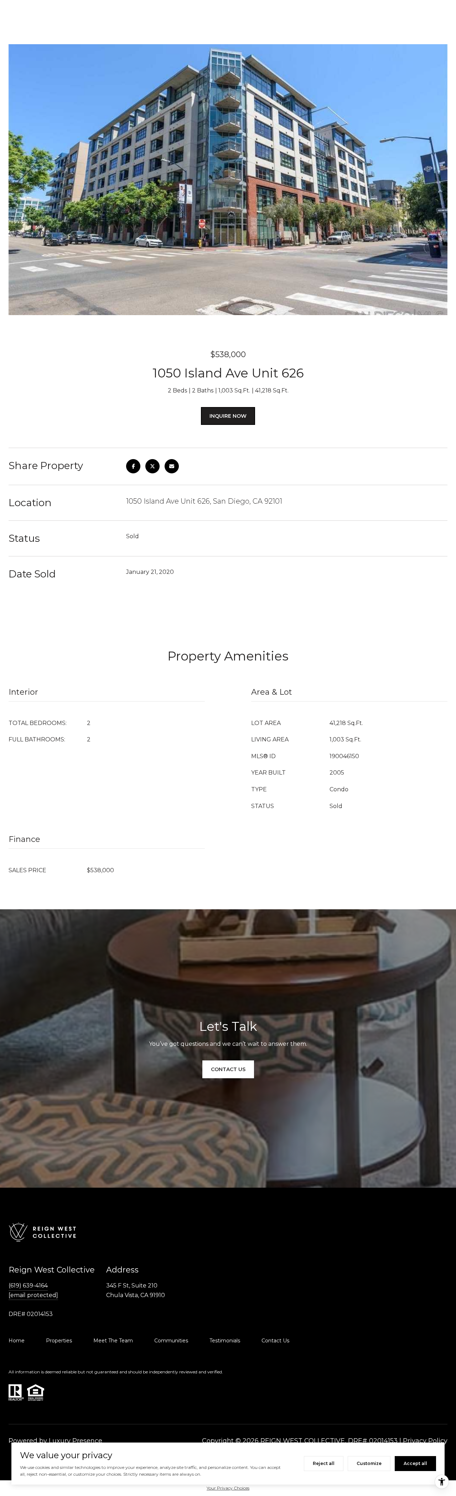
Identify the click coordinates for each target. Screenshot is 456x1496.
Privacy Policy (425, 1441)
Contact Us (275, 1340)
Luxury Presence (75, 1441)
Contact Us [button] (228, 1069)
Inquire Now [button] (228, 416)
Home (17, 1340)
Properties (59, 1340)
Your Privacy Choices (228, 1488)
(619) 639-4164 (28, 1285)
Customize (369, 1463)
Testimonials (224, 1340)
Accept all (415, 1463)
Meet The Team (113, 1340)
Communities (171, 1340)
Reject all (324, 1463)
